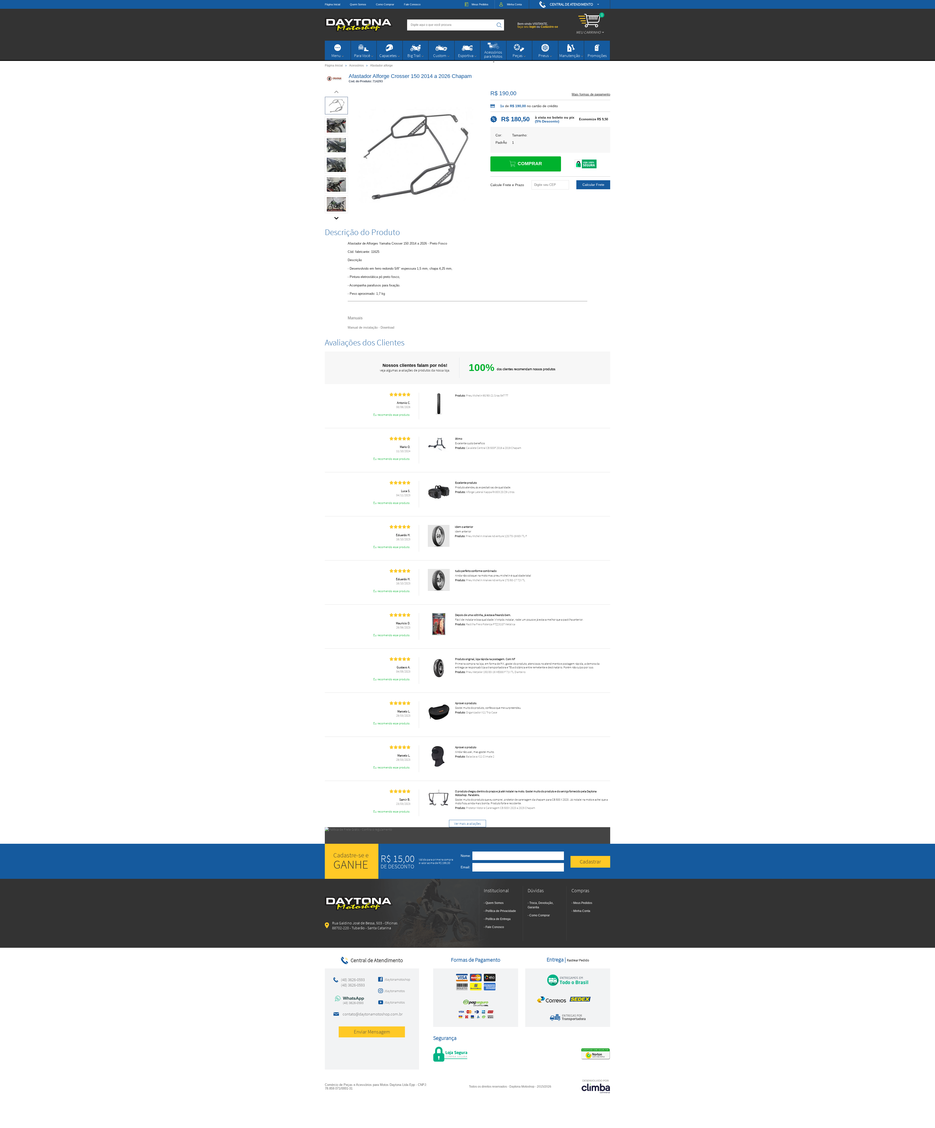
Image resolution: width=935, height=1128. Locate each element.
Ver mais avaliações (467, 823)
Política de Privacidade (501, 911)
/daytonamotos (394, 991)
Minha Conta (581, 911)
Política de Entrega (498, 919)
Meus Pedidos (582, 903)
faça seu (526, 26)
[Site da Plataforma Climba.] (595, 1086)
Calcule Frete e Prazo (507, 185)
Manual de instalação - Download (371, 327)
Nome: (466, 856)
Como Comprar (385, 4)
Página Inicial (332, 4)
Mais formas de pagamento (591, 94)
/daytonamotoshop (395, 979)
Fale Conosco (412, 4)
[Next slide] (336, 217)
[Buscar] (499, 24)
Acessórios (357, 65)
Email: (465, 867)
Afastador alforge (381, 65)
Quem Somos (358, 4)
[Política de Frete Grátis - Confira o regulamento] (467, 835)
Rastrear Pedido (578, 960)
